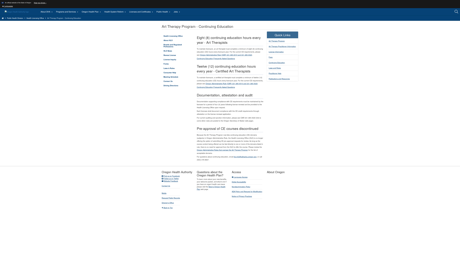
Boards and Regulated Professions (173, 45)
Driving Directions (171, 85)
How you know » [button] (40, 3)
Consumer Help (170, 72)
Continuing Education (277, 62)
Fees (271, 57)
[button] (7, 6)
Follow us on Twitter (171, 178)
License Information (276, 52)
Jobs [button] (177, 11)
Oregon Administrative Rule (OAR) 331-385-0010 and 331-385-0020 (226, 55)
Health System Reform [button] (115, 11)
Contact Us (168, 81)
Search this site (56, 21)
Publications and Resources (279, 79)
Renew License (170, 55)
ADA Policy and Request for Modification (247, 191)
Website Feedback (171, 181)
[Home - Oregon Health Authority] (3, 18)
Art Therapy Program (277, 41)
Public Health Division (15, 18)
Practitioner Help (275, 73)
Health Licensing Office (35, 18)
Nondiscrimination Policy (241, 186)
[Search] (456, 11)
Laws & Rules (169, 68)
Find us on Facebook (172, 176)
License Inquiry (173, 60)
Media (164, 193)
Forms (166, 64)
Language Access (240, 177)
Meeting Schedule (171, 77)
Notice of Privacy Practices (242, 196)
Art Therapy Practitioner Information (282, 46)
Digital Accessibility (239, 182)
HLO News (168, 51)
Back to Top (168, 207)
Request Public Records (171, 198)
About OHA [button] (47, 11)
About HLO (168, 40)
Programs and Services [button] (67, 11)
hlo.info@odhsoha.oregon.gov (245, 157)
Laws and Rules (275, 68)
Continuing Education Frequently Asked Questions (216, 58)
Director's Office (168, 203)
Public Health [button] (163, 11)
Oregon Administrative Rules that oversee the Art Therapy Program (222, 150)
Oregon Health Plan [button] (91, 11)
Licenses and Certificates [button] (141, 11)
